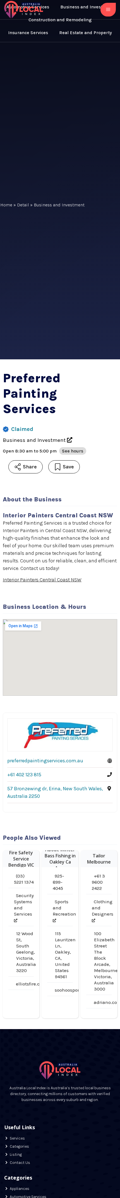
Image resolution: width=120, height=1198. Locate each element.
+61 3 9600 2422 (98, 882)
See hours (72, 451)
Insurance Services (28, 32)
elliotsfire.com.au (35, 984)
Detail (23, 204)
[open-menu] (108, 9)
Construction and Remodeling (60, 19)
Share (30, 467)
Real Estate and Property (85, 32)
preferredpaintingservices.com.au (45, 761)
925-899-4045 (58, 882)
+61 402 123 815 (24, 775)
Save (68, 467)
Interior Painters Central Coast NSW (42, 580)
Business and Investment (59, 204)
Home (6, 204)
